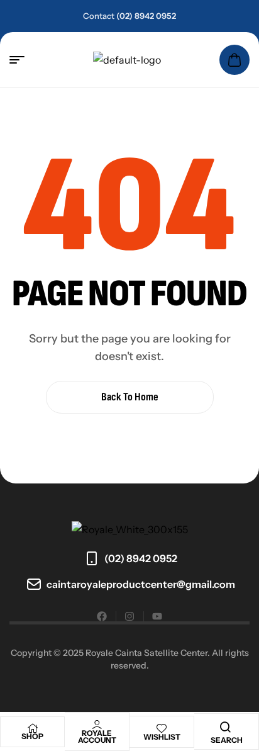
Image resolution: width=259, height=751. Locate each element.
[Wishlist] (161, 728)
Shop (32, 736)
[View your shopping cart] (234, 60)
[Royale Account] (96, 724)
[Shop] (33, 728)
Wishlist (161, 737)
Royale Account (97, 736)
